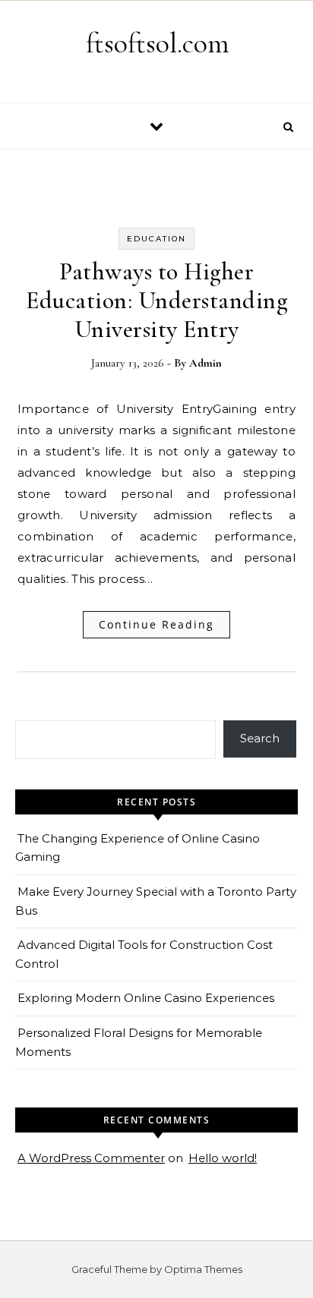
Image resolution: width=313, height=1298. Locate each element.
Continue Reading (156, 624)
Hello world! (222, 1158)
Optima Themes (203, 1269)
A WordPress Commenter (91, 1158)
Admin (205, 363)
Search (260, 738)
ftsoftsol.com (157, 43)
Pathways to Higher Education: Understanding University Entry (156, 300)
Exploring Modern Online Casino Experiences (145, 998)
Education (156, 239)
